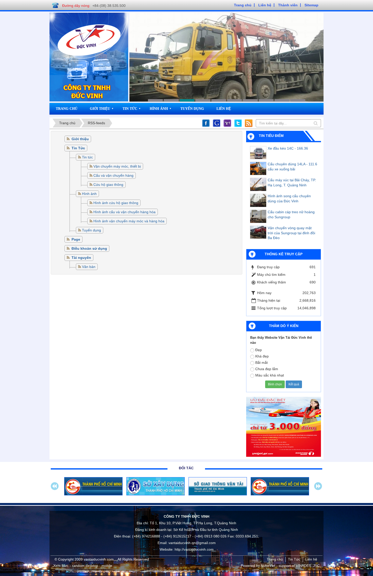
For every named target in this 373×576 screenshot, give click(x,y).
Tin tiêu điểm (271, 136)
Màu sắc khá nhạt (269, 375)
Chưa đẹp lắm (266, 369)
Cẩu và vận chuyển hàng (113, 175)
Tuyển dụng (192, 109)
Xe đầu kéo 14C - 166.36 (288, 148)
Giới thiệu (100, 109)
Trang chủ (66, 109)
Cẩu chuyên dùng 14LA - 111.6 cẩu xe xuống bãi (292, 166)
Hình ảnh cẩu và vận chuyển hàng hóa (124, 212)
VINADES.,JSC (308, 566)
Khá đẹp (262, 356)
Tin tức (87, 157)
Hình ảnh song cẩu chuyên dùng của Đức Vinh (289, 198)
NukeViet (268, 566)
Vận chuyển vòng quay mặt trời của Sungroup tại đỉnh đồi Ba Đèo (291, 233)
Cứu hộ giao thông (108, 185)
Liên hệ (223, 109)
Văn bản (88, 267)
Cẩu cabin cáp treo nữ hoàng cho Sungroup (291, 214)
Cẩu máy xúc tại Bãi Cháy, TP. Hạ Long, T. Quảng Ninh (292, 182)
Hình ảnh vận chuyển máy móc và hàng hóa (128, 221)
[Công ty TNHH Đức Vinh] (89, 36)
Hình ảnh (159, 109)
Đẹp (258, 350)
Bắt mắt (261, 363)
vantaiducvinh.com (99, 559)
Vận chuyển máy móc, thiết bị (117, 166)
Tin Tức (130, 109)
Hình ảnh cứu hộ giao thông (115, 203)
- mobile (105, 566)
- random (77, 566)
